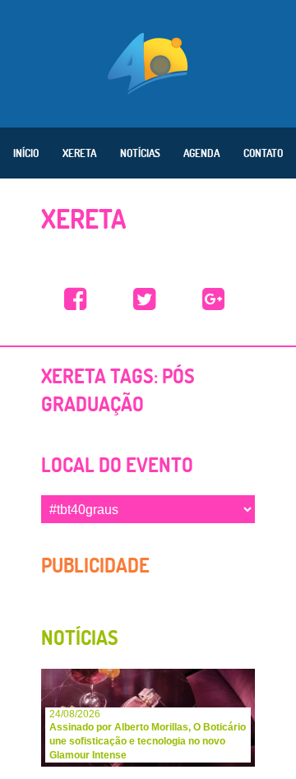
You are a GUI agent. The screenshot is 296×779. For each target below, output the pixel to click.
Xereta (79, 153)
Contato (263, 153)
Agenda (201, 153)
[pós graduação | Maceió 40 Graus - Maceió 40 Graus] (75, 299)
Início (26, 153)
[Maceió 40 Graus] (147, 62)
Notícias (140, 153)
